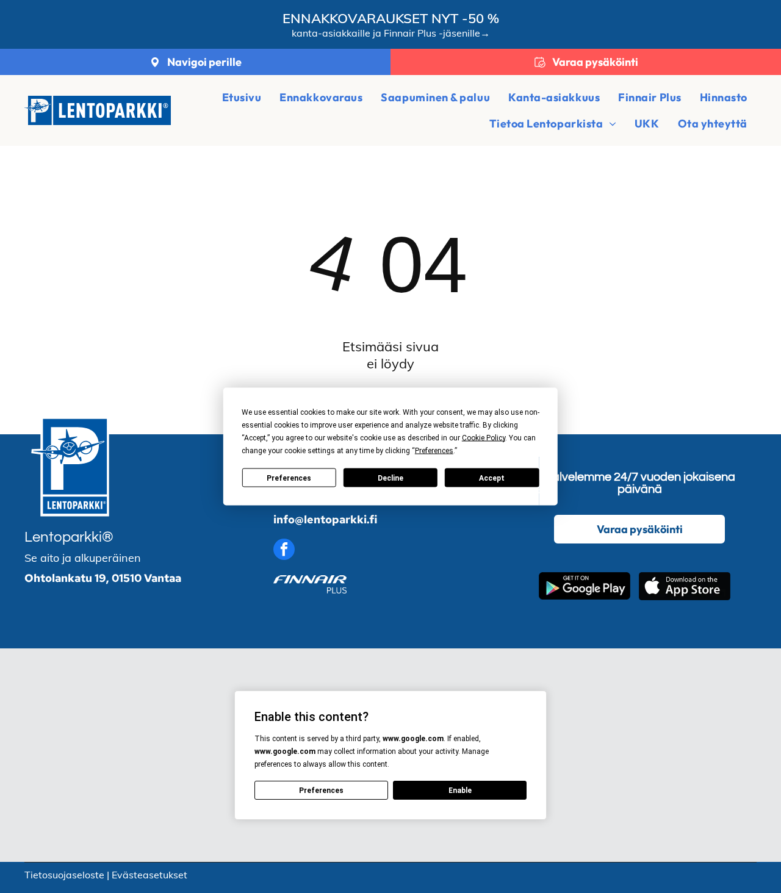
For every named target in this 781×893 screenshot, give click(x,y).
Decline (390, 477)
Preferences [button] (434, 450)
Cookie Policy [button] (483, 438)
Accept (492, 477)
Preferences (289, 477)
